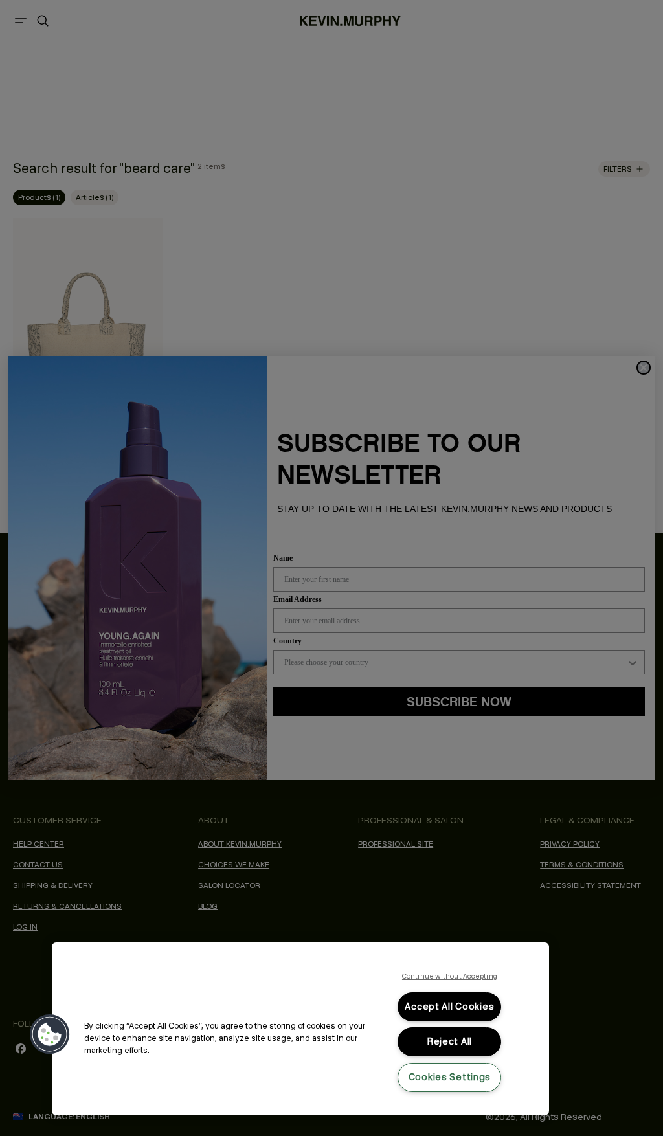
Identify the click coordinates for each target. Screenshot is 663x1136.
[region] (300, 1028)
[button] (50, 1034)
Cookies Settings (450, 1077)
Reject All (449, 1041)
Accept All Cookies (449, 1006)
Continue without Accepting (449, 976)
